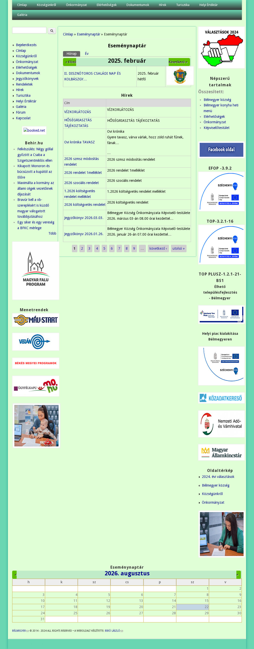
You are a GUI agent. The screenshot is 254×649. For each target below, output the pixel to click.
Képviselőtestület (216, 128)
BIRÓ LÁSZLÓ (114, 630)
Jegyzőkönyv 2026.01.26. (83, 234)
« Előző (70, 62)
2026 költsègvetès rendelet (84, 205)
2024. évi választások (218, 477)
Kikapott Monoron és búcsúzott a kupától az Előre (34, 171)
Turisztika (183, 5)
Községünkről (46, 5)
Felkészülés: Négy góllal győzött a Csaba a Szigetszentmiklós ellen (35, 154)
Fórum (21, 112)
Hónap (73, 54)
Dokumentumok (138, 5)
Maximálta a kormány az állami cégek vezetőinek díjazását (35, 188)
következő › (158, 248)
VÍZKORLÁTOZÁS (77, 112)
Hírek (162, 5)
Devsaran (234, 644)
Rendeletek (24, 84)
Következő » (178, 62)
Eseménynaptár (88, 34)
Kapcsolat (23, 118)
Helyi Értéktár (208, 5)
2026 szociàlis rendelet (81, 183)
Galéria (22, 15)
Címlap (22, 5)
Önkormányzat (76, 5)
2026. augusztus (127, 573)
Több (52, 233)
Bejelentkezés (26, 45)
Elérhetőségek (107, 5)
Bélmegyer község (217, 100)
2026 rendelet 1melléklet (83, 173)
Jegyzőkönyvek (27, 79)
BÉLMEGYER (20, 630)
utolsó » (179, 248)
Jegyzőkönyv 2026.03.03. (83, 218)
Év (87, 54)
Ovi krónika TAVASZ (79, 142)
